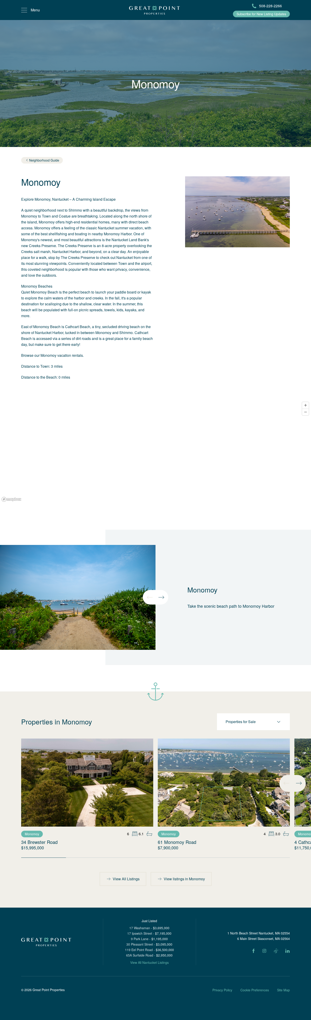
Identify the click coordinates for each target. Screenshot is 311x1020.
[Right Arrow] (161, 597)
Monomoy (32, 834)
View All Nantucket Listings (149, 962)
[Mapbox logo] (11, 499)
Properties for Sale (241, 721)
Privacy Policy (222, 990)
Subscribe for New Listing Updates (261, 14)
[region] (155, 451)
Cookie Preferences (254, 990)
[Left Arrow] (150, 597)
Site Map (283, 990)
